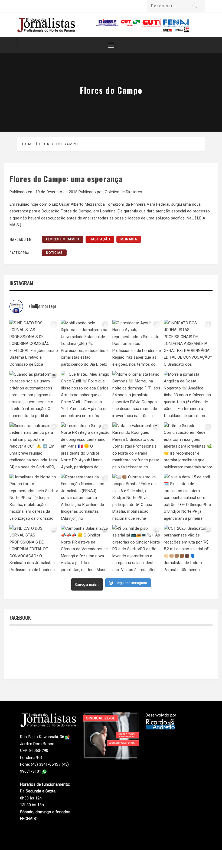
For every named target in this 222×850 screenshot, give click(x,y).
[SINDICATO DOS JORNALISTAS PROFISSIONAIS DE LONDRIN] (33, 344)
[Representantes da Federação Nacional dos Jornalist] (85, 498)
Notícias (54, 253)
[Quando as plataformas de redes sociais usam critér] (33, 395)
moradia (128, 239)
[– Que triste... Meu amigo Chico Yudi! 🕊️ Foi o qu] (85, 395)
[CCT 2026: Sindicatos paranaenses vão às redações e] (188, 549)
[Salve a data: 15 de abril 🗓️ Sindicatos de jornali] (188, 498)
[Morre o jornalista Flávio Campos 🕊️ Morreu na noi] (136, 395)
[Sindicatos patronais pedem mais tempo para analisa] (33, 446)
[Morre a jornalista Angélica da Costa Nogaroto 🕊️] (188, 395)
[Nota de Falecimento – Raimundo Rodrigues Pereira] (136, 446)
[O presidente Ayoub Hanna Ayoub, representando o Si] (136, 344)
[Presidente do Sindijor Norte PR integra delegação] (85, 446)
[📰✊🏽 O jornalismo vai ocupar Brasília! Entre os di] (136, 498)
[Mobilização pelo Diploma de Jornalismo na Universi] (85, 344)
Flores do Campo (62, 239)
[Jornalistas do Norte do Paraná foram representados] (33, 498)
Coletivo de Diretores (123, 191)
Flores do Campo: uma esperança (66, 178)
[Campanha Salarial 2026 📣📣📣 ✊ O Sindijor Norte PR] (85, 549)
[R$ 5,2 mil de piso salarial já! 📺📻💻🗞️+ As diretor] (136, 549)
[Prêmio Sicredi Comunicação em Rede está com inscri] (188, 446)
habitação (100, 239)
